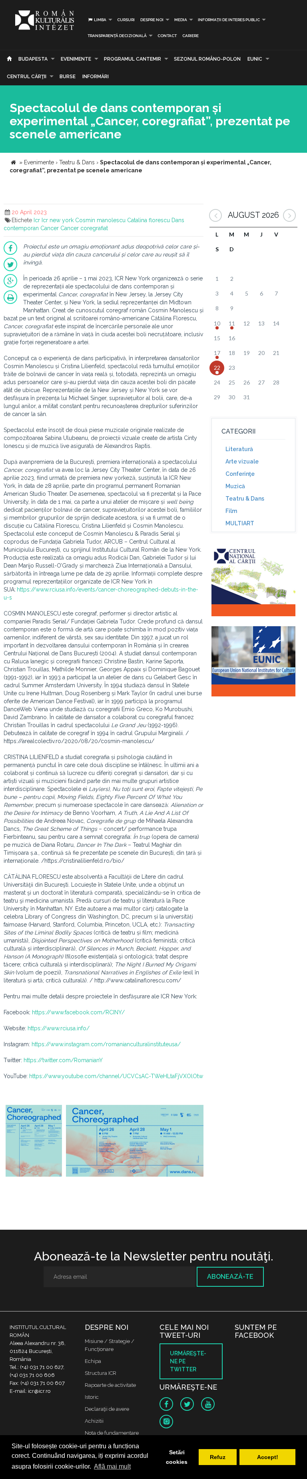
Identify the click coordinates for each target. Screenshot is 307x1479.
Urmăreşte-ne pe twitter (188, 1361)
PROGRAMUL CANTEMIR (132, 59)
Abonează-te (230, 1276)
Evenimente (76, 59)
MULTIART (239, 523)
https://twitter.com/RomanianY (63, 1060)
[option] (34, 1142)
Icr (37, 220)
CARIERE (190, 36)
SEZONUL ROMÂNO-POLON (207, 59)
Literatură (239, 449)
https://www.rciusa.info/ (59, 1028)
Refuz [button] (217, 1457)
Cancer (49, 228)
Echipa (93, 1361)
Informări (95, 76)
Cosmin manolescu (100, 220)
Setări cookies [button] (176, 1457)
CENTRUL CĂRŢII (26, 76)
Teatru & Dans (244, 498)
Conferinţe (240, 474)
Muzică (235, 486)
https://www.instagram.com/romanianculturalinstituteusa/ (106, 1044)
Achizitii (94, 1421)
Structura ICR (100, 1373)
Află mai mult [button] (112, 1466)
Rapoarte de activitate (110, 1385)
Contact (167, 36)
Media (180, 20)
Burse (68, 76)
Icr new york (58, 220)
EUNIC (254, 59)
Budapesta (33, 59)
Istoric (92, 1397)
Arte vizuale (242, 461)
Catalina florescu (148, 220)
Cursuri (126, 20)
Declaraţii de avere (107, 1409)
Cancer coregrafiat (84, 228)
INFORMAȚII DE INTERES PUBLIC (229, 20)
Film (231, 511)
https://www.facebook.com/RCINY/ (78, 1012)
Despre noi (151, 20)
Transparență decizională (117, 36)
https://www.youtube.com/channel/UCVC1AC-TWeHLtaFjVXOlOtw (116, 1076)
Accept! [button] (267, 1457)
